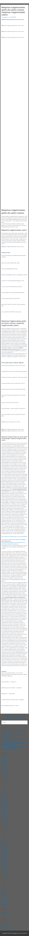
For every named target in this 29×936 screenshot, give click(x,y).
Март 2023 (3, 841)
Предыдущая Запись (9, 717)
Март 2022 (3, 866)
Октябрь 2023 (4, 827)
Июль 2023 (3, 833)
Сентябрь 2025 (4, 779)
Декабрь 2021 (4, 873)
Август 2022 (4, 856)
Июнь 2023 (3, 835)
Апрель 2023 (4, 839)
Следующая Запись (20, 717)
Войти (2, 921)
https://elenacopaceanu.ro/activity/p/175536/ (11, 353)
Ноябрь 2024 (4, 800)
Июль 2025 (3, 783)
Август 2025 (4, 781)
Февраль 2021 (4, 894)
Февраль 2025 (4, 793)
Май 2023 (3, 837)
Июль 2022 (3, 858)
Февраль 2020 (4, 900)
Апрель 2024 (4, 814)
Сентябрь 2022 (4, 854)
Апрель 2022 (4, 864)
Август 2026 (4, 756)
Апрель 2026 (4, 764)
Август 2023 (4, 831)
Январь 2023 (4, 846)
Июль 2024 (3, 808)
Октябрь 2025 (4, 777)
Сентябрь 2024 (4, 804)
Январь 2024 (4, 821)
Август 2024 (4, 806)
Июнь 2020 (3, 898)
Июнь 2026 (3, 760)
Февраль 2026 (4, 768)
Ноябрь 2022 (4, 850)
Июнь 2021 (3, 885)
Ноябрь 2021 (4, 875)
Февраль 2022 (4, 868)
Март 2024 (3, 816)
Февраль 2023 (4, 843)
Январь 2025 (4, 796)
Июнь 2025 (3, 785)
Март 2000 (3, 902)
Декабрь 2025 (4, 773)
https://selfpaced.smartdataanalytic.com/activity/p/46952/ (14, 536)
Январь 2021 (4, 896)
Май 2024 (3, 812)
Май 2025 (3, 787)
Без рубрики (5, 17)
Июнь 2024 (3, 810)
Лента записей (4, 923)
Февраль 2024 (4, 818)
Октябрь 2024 (4, 802)
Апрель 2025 (4, 789)
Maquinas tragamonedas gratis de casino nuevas (12, 19)
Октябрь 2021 (4, 877)
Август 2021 (4, 881)
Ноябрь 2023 (4, 825)
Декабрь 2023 (4, 823)
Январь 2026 (4, 771)
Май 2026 (3, 762)
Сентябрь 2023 (4, 829)
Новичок (3, 914)
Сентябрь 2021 (4, 879)
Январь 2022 (4, 871)
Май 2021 (3, 887)
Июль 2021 (3, 883)
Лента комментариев (6, 926)
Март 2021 (3, 891)
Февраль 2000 (4, 904)
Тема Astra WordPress (22, 933)
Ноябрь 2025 (4, 775)
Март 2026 (3, 766)
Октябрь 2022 (4, 852)
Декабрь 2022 (4, 848)
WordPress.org (4, 928)
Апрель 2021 (4, 889)
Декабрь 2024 (4, 798)
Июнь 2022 (3, 860)
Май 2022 (3, 862)
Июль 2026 (3, 758)
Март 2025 (3, 791)
